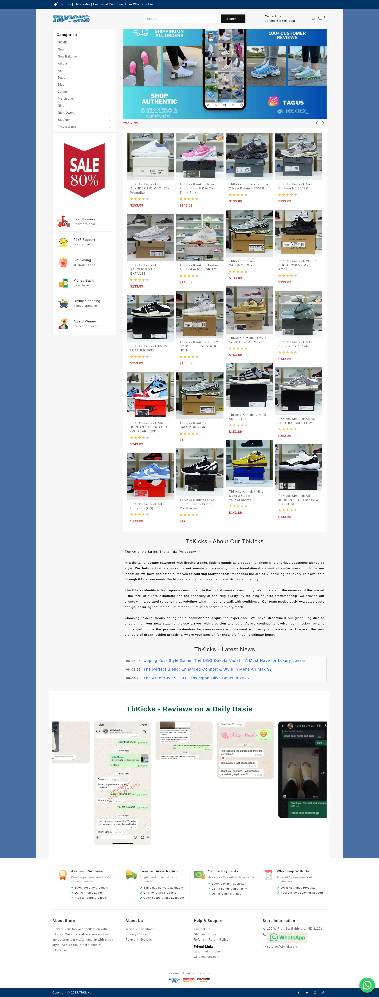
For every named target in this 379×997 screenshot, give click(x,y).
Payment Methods (138, 939)
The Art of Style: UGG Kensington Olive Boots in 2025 (196, 669)
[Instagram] (315, 993)
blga (61, 84)
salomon (64, 119)
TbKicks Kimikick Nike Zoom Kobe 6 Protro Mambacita (197, 504)
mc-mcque (65, 98)
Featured (130, 122)
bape (61, 77)
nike (61, 105)
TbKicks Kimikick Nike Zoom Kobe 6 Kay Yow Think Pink (197, 188)
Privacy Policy (136, 934)
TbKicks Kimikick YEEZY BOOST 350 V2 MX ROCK (297, 265)
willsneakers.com (206, 956)
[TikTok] (322, 993)
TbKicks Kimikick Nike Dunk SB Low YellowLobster (246, 496)
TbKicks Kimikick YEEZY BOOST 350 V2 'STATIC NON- (199, 346)
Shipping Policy (205, 934)
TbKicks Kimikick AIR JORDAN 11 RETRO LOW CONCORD (298, 500)
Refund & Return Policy (211, 939)
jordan (63, 91)
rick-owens (66, 112)
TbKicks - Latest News (224, 649)
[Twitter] (307, 993)
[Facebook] (299, 993)
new (61, 49)
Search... (233, 18)
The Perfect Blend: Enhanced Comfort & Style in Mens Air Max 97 (207, 660)
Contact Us (202, 929)
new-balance (67, 56)
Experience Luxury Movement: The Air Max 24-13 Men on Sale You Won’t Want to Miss (228, 678)
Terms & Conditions (139, 929)
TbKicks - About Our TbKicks (225, 541)
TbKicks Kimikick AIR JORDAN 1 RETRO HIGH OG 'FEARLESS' (150, 427)
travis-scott (67, 126)
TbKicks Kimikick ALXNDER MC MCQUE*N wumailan (150, 188)
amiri (62, 70)
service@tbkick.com (282, 946)
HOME (62, 42)
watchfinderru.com (207, 951)
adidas (63, 63)
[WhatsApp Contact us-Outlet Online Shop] (367, 985)
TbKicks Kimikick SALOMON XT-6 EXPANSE (143, 269)
